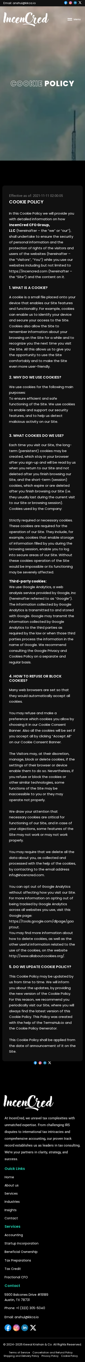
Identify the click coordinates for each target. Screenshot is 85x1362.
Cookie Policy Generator (36, 1028)
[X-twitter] (49, 1062)
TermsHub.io (53, 1022)
